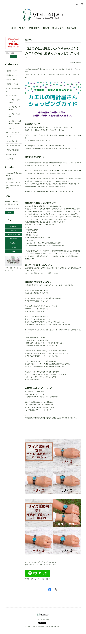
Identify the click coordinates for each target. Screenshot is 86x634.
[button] (34, 28)
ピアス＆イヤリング (13, 132)
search (13, 57)
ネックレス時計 (12, 95)
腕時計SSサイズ (12, 84)
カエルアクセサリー (13, 145)
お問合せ (10, 179)
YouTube (13, 243)
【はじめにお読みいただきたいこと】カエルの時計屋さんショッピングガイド (52, 53)
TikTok (13, 247)
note (13, 251)
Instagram (13, 226)
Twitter (13, 230)
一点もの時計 (11, 154)
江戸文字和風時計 (13, 150)
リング (9, 137)
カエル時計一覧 (12, 141)
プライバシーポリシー (14, 182)
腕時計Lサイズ (12, 71)
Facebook (13, 239)
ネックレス (10, 128)
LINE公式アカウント (13, 234)
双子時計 (10, 159)
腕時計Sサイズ (12, 79)
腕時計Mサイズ (12, 75)
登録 (9, 212)
